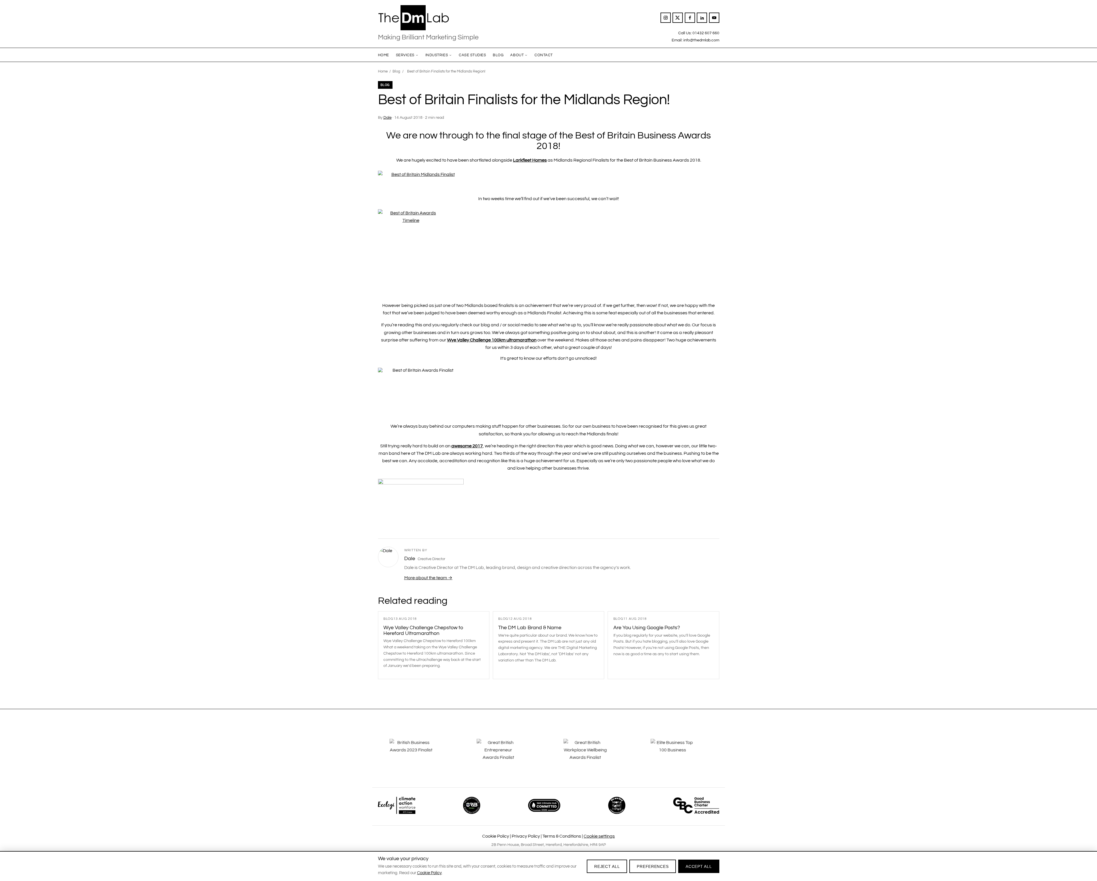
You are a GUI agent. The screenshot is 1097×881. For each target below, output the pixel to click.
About (517, 55)
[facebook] (690, 18)
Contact (544, 55)
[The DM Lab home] (428, 17)
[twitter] (677, 18)
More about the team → (428, 578)
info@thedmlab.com (701, 40)
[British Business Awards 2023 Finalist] (418, 754)
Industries (436, 55)
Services (405, 55)
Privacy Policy (526, 836)
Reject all (607, 866)
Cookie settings (599, 836)
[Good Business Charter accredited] (696, 805)
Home (383, 55)
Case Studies (472, 55)
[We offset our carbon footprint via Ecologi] (396, 805)
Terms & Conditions (562, 836)
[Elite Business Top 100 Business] (679, 754)
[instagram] (665, 18)
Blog (498, 55)
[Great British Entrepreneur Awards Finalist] (505, 754)
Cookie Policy (495, 836)
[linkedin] (702, 18)
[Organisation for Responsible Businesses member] (471, 805)
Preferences (652, 866)
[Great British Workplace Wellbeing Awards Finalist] (591, 754)
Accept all (699, 866)
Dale (387, 118)
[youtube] (714, 18)
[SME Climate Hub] (544, 805)
